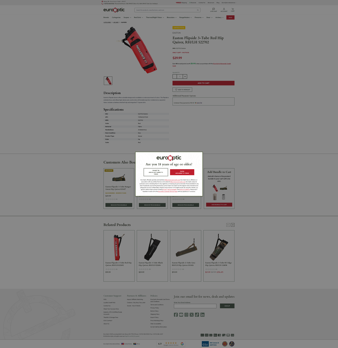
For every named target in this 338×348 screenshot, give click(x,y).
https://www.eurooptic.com (172, 180)
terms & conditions (184, 189)
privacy (165, 189)
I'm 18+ (182, 172)
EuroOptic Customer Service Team (167, 191)
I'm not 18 (156, 172)
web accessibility (172, 189)
